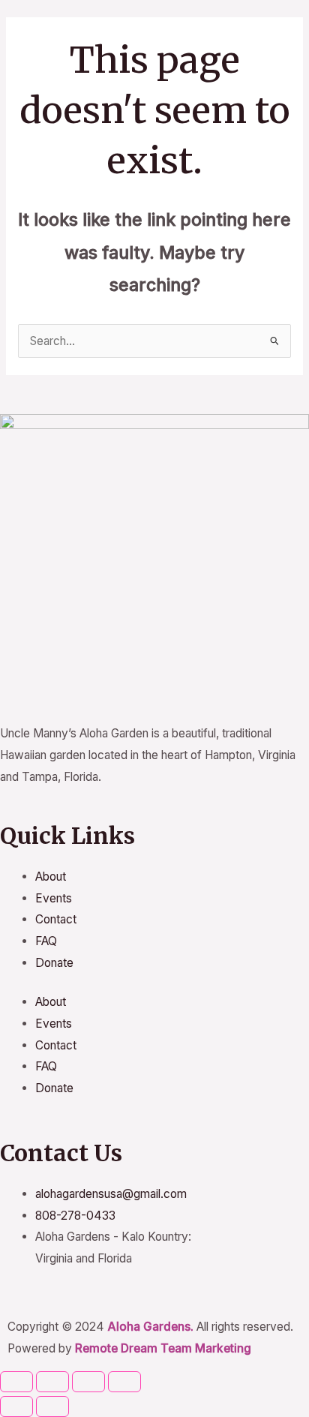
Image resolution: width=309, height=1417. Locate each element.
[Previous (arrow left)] (16, 1406)
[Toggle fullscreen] (52, 1381)
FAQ (46, 941)
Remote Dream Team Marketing (163, 1348)
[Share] (88, 1381)
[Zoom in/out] (16, 1381)
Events (53, 898)
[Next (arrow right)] (52, 1406)
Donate (54, 963)
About (50, 876)
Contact (55, 919)
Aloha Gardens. (150, 1326)
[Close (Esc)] (124, 1381)
